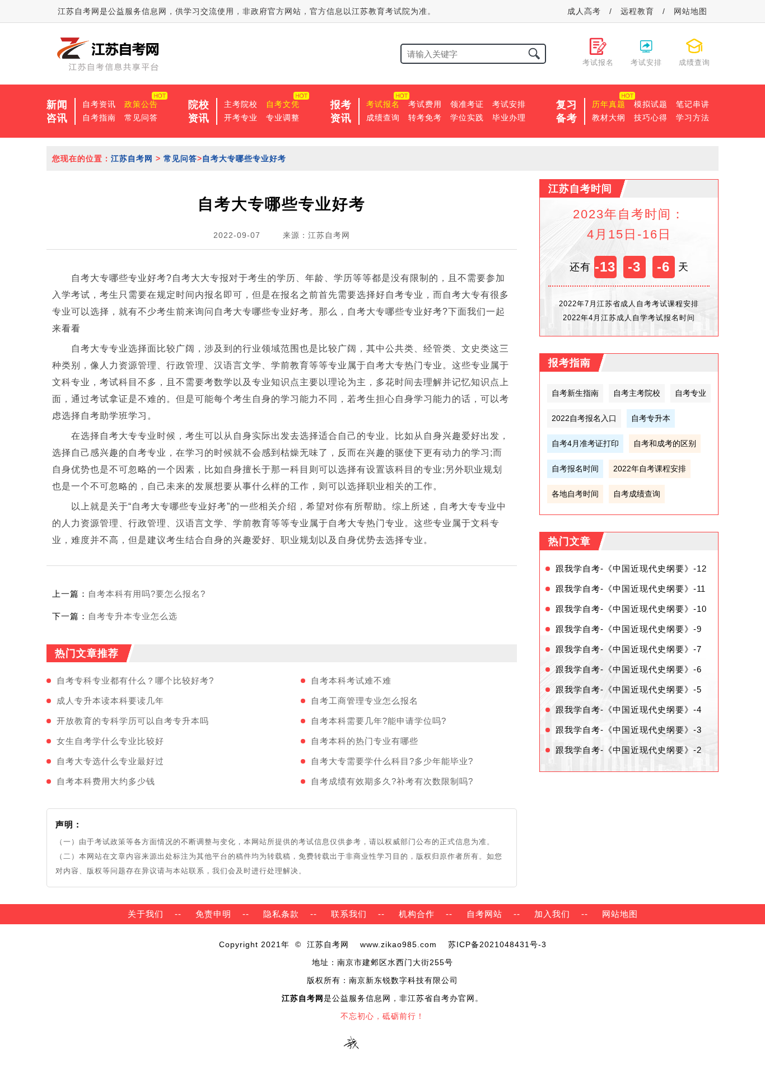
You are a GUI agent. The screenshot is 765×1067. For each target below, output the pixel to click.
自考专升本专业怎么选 (133, 616)
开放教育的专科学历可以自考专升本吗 (133, 721)
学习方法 (693, 117)
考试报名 (383, 104)
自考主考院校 (636, 393)
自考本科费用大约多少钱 (106, 781)
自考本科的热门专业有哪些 (364, 741)
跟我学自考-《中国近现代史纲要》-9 (629, 629)
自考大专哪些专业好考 (244, 158)
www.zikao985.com (398, 944)
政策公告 (141, 104)
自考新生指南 (575, 393)
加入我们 (552, 914)
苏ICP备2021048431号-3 (497, 944)
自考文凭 (283, 104)
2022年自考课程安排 (649, 468)
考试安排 (509, 104)
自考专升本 (650, 418)
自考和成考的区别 (664, 443)
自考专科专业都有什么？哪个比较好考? (135, 680)
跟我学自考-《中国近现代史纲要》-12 (631, 568)
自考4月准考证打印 (585, 443)
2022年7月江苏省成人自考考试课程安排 (629, 303)
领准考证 (467, 104)
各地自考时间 (575, 493)
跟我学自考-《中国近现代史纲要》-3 (629, 729)
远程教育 (637, 11)
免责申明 (213, 914)
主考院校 (241, 104)
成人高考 (584, 11)
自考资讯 (99, 104)
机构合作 (417, 914)
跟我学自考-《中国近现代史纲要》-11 (631, 588)
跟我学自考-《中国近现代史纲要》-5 (629, 689)
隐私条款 (281, 914)
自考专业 (690, 393)
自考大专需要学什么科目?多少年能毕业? (392, 761)
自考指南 (99, 117)
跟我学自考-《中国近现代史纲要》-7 (629, 649)
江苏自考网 (132, 158)
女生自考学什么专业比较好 (110, 741)
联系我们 (349, 914)
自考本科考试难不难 (351, 680)
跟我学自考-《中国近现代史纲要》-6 (629, 669)
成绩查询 (383, 117)
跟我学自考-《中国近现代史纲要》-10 (631, 609)
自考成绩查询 (636, 493)
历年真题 (609, 104)
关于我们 (146, 914)
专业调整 (283, 117)
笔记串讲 (693, 104)
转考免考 (425, 117)
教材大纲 (609, 117)
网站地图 (690, 11)
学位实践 (467, 117)
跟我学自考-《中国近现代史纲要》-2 (629, 750)
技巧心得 (651, 117)
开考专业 (241, 117)
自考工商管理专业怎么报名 (364, 700)
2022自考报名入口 (584, 418)
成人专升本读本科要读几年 (110, 700)
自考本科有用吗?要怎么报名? (147, 593)
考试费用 (425, 104)
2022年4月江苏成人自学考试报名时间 (629, 317)
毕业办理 (509, 117)
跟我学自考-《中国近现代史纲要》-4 (629, 709)
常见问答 (141, 117)
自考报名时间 (575, 468)
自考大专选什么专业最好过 (110, 761)
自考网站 (484, 914)
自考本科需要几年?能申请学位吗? (378, 721)
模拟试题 (651, 104)
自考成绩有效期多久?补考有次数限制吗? (392, 781)
